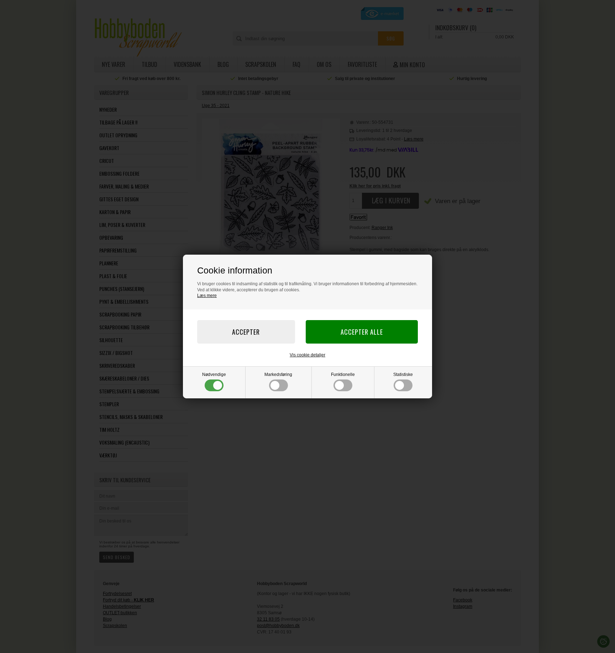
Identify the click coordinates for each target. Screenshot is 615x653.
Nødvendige (214, 374)
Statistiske (403, 374)
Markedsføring (278, 374)
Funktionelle (343, 374)
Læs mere (207, 295)
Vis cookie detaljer (307, 354)
